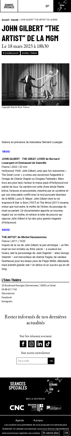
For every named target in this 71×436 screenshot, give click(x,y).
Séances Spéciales (9, 6)
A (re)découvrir (11, 53)
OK (66, 433)
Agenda (14, 20)
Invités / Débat (29, 53)
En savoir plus (51, 433)
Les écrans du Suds (62, 6)
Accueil (5, 20)
